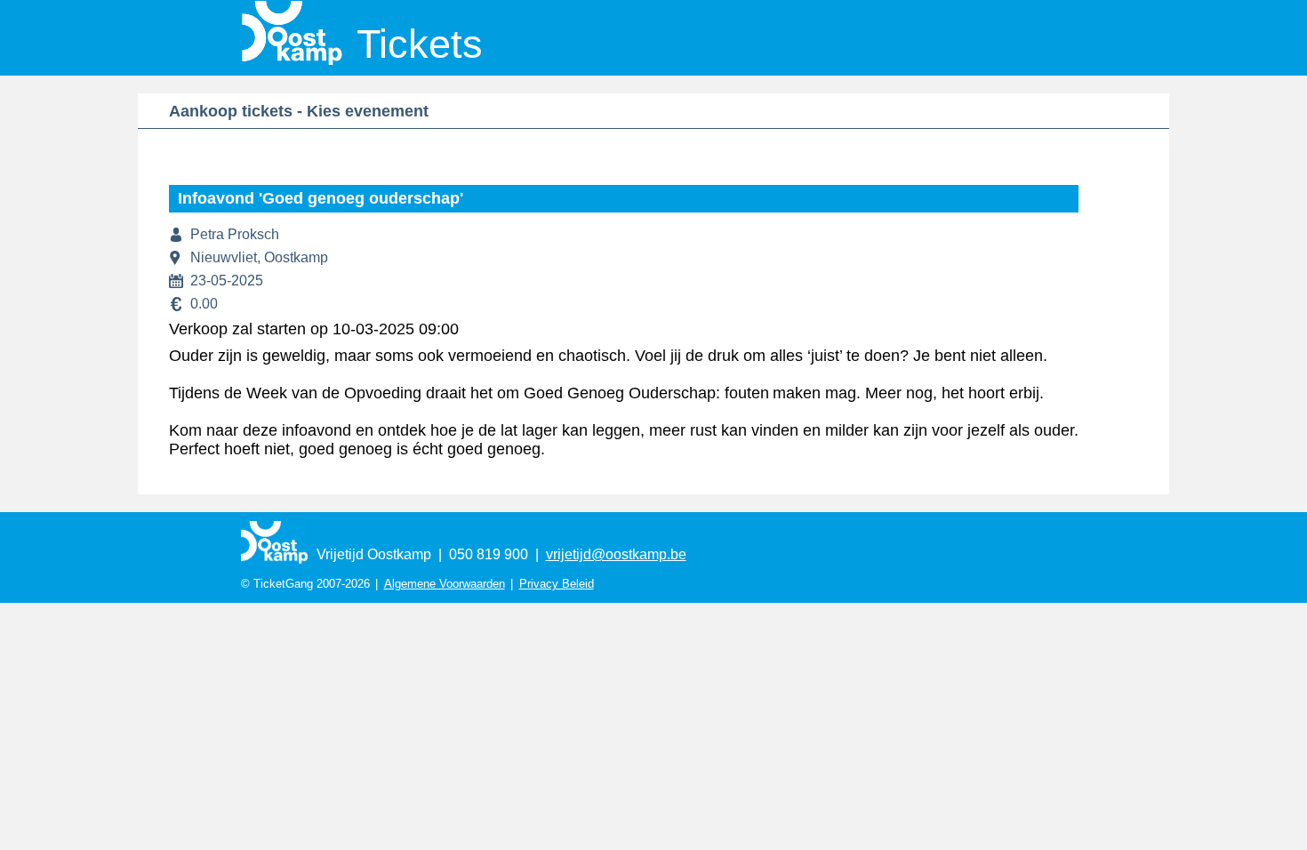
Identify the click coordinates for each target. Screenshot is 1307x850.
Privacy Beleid (556, 583)
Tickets (420, 44)
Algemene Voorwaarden (444, 583)
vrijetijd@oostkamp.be (616, 554)
